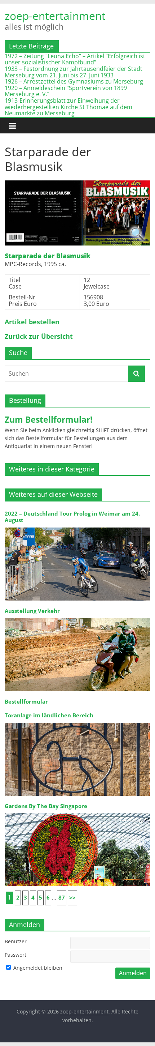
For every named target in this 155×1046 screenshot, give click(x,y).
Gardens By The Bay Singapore (46, 806)
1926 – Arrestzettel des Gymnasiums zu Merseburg (74, 81)
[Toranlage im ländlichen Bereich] (77, 722)
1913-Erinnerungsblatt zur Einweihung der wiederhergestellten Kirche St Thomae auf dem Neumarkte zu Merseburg (68, 107)
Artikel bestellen (32, 322)
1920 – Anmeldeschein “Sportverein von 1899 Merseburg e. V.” (66, 91)
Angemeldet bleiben (37, 967)
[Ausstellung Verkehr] (77, 618)
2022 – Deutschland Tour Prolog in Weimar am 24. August (72, 517)
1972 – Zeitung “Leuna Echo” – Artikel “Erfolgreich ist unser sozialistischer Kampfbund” (75, 59)
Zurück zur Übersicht (39, 337)
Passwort (15, 954)
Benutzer (16, 941)
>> (72, 897)
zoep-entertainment (55, 15)
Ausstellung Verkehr (32, 611)
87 (61, 897)
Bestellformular (26, 701)
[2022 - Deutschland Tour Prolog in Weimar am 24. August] (77, 527)
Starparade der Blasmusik (47, 256)
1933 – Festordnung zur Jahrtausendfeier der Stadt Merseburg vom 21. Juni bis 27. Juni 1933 (73, 72)
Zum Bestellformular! (49, 419)
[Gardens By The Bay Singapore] (77, 812)
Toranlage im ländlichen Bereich (49, 715)
